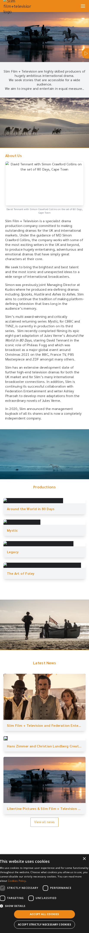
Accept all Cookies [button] (44, 914)
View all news (44, 822)
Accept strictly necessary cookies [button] (44, 924)
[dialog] (44, 893)
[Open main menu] (83, 6)
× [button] (84, 858)
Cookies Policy (17, 881)
